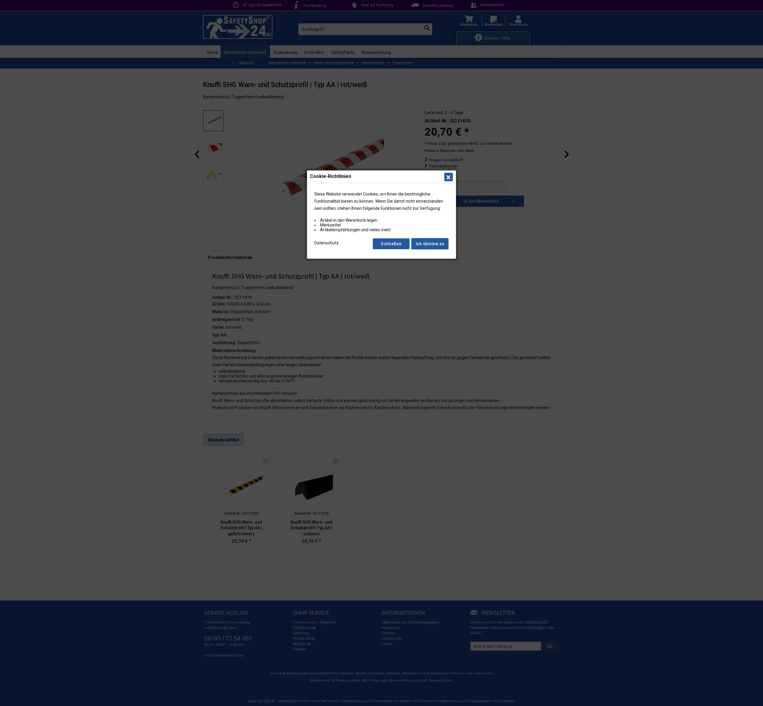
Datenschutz (326, 242)
